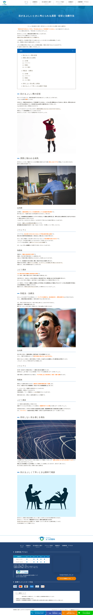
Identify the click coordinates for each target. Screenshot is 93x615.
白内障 (26, 61)
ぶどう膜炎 (27, 67)
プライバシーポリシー (64, 609)
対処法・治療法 (28, 70)
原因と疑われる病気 (29, 58)
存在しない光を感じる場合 (31, 83)
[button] (72, 50)
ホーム (29, 26)
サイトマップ (54, 609)
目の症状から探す (36, 26)
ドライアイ (27, 63)
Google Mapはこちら (66, 574)
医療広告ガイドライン (75, 609)
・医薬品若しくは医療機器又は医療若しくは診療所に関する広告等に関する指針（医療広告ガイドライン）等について (39, 600)
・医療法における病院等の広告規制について (24, 598)
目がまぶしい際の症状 (30, 55)
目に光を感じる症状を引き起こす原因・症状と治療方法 (30, 465)
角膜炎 (26, 65)
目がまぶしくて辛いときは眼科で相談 (35, 86)
